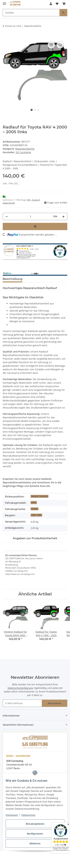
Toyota (34, 509)
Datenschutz (28, 815)
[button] (51, 3)
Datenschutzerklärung (20, 688)
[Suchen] (63, 12)
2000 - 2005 (36, 515)
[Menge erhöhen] (63, 216)
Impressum (12, 815)
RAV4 (33, 502)
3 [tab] (38, 110)
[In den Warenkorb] (5, 36)
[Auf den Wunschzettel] (60, 45)
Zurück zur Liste (13, 25)
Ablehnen (35, 843)
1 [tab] (32, 110)
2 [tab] (35, 110)
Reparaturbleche (24, 148)
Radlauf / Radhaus (39, 496)
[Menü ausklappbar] (4, 2)
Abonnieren (54, 703)
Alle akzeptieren (35, 823)
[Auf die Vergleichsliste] (51, 45)
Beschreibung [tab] (12, 279)
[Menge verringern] (6, 216)
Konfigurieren (35, 833)
